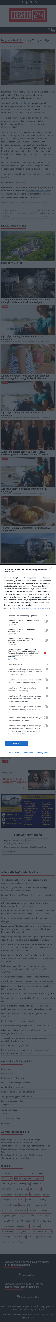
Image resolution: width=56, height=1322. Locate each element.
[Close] (50, 569)
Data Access (28, 753)
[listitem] (28, 615)
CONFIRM (16, 743)
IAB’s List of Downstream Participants (31, 608)
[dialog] (28, 661)
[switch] (46, 621)
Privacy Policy (42, 753)
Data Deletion (13, 753)
